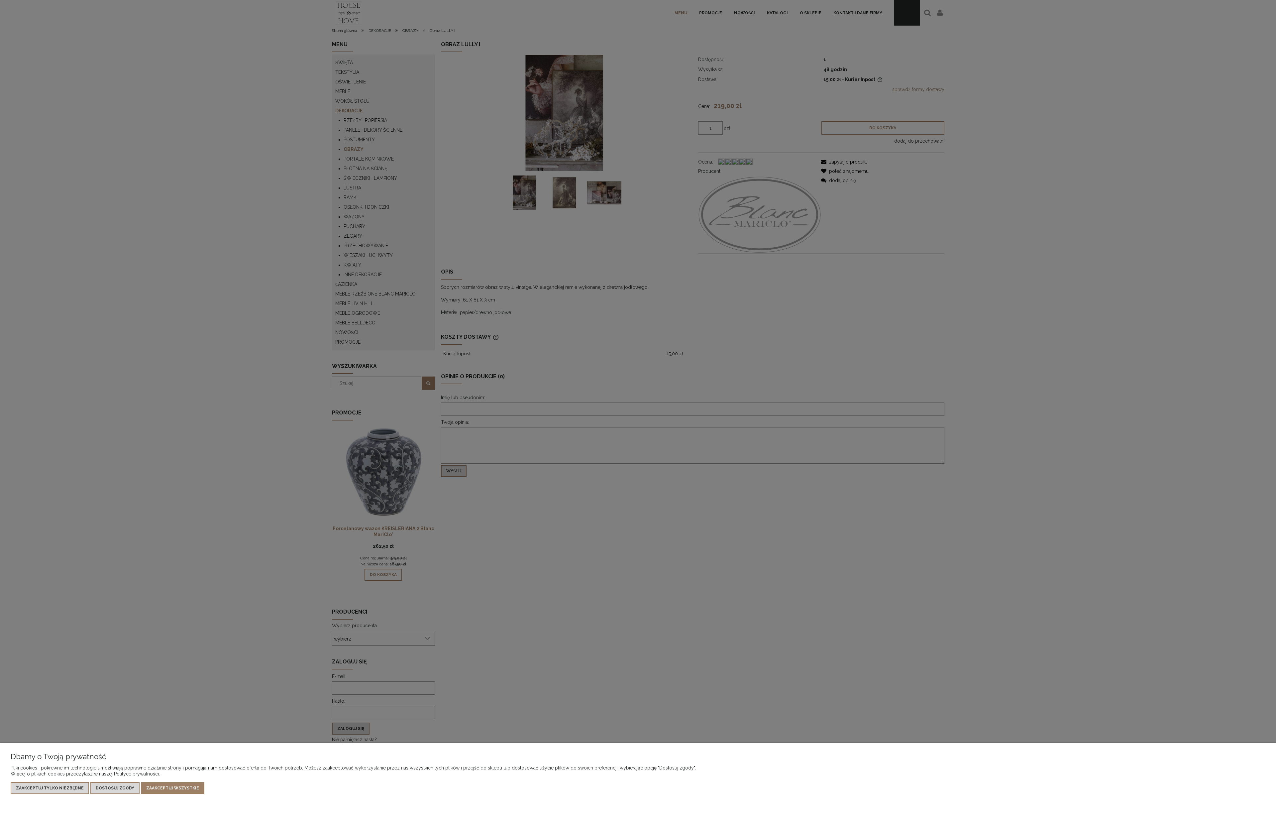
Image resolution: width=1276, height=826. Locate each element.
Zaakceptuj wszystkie (172, 788)
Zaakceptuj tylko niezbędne (50, 788)
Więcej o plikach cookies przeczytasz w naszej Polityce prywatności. (85, 773)
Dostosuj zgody (115, 788)
